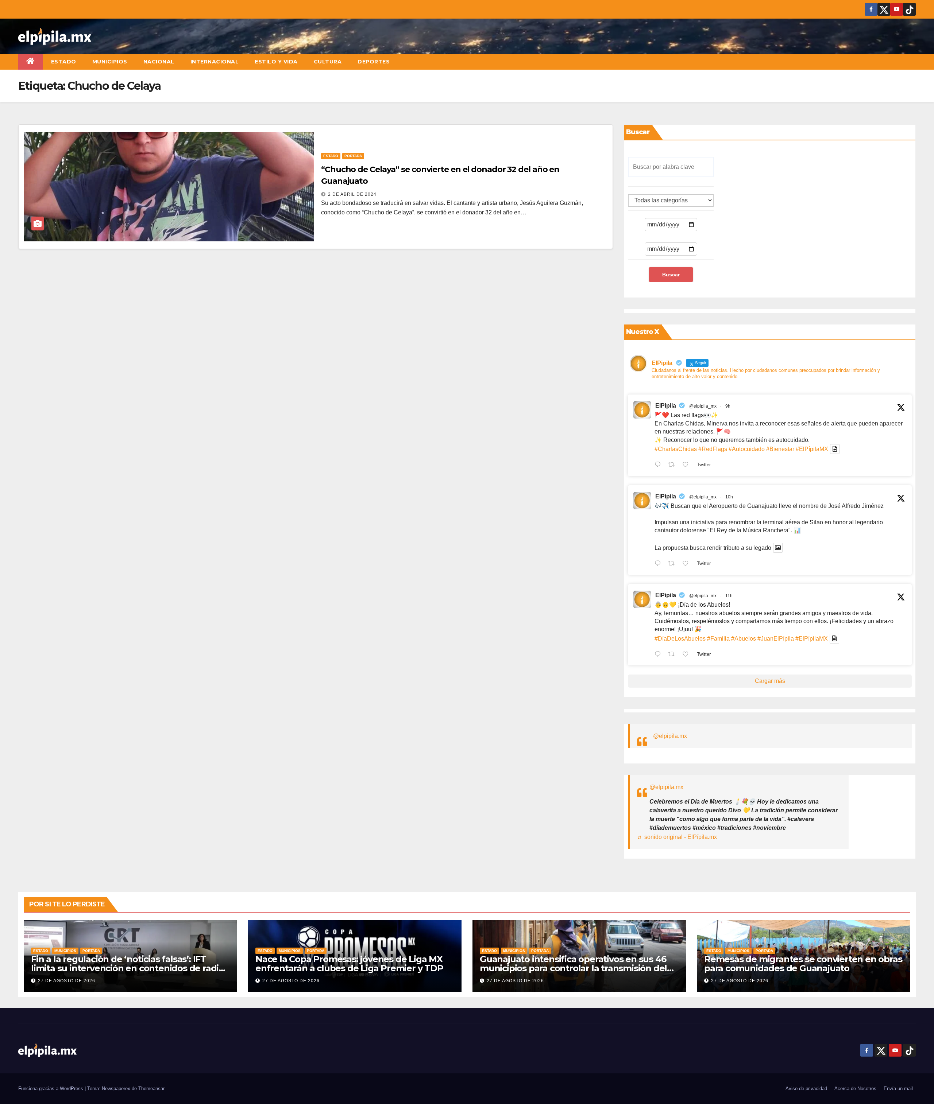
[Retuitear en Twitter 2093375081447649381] (673, 654)
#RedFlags (712, 449)
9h (727, 406)
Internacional (214, 61)
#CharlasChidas (676, 449)
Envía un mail (898, 1088)
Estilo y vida (276, 61)
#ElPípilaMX (812, 449)
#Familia (718, 638)
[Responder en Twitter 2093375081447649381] (659, 654)
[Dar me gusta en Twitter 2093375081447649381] (687, 654)
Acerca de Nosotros (855, 1088)
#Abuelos (743, 638)
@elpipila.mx (670, 736)
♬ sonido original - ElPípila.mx (677, 837)
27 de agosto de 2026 (66, 980)
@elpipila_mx (703, 406)
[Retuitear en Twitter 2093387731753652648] (673, 564)
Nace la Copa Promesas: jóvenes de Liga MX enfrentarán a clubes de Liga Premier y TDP (349, 963)
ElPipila (665, 406)
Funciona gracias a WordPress (51, 1088)
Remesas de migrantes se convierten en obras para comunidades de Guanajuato (803, 963)
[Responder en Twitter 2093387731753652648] (659, 564)
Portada (353, 156)
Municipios (109, 61)
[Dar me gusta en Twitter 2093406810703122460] (687, 465)
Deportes (374, 61)
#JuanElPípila (775, 638)
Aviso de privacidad (806, 1088)
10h (729, 496)
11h (729, 595)
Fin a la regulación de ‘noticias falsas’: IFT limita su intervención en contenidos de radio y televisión (127, 968)
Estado (63, 61)
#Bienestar (780, 449)
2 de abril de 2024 (352, 194)
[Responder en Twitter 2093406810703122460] (659, 465)
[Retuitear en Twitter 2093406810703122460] (673, 465)
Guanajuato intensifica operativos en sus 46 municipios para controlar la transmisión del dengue (573, 968)
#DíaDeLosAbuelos (680, 638)
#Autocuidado (747, 449)
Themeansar (151, 1088)
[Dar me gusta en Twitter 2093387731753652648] (687, 564)
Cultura (328, 61)
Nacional (158, 61)
